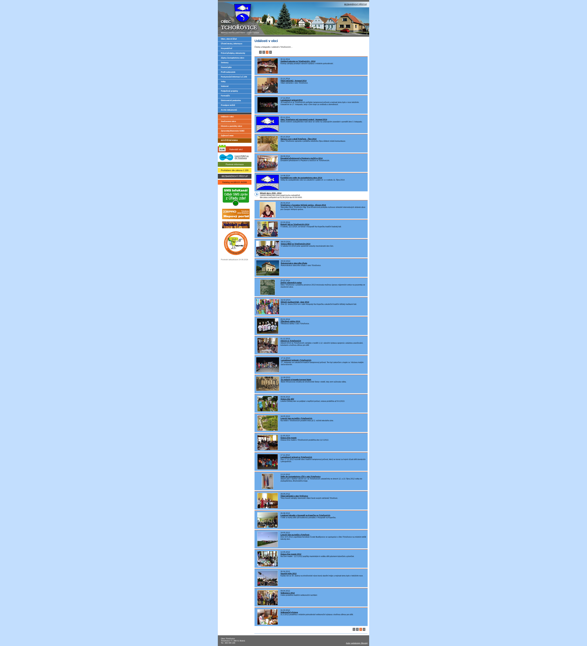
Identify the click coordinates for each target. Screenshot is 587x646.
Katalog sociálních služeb (234, 182)
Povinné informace (235, 164)
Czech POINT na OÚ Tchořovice (242, 157)
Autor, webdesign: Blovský (357, 643)
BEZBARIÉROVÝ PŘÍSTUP (355, 4)
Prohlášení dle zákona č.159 (234, 170)
